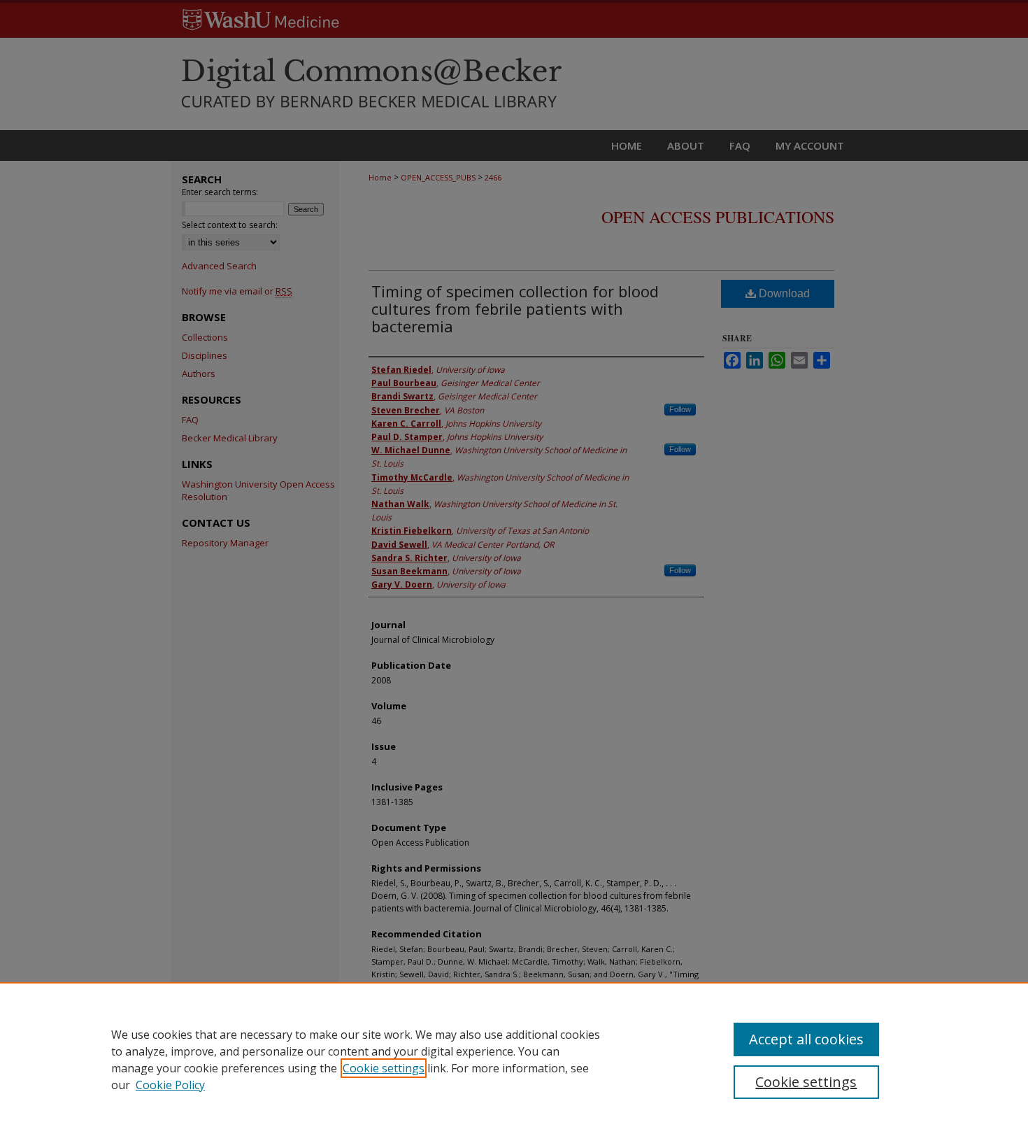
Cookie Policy (170, 1085)
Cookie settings (383, 1068)
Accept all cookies (806, 1039)
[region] (514, 1059)
